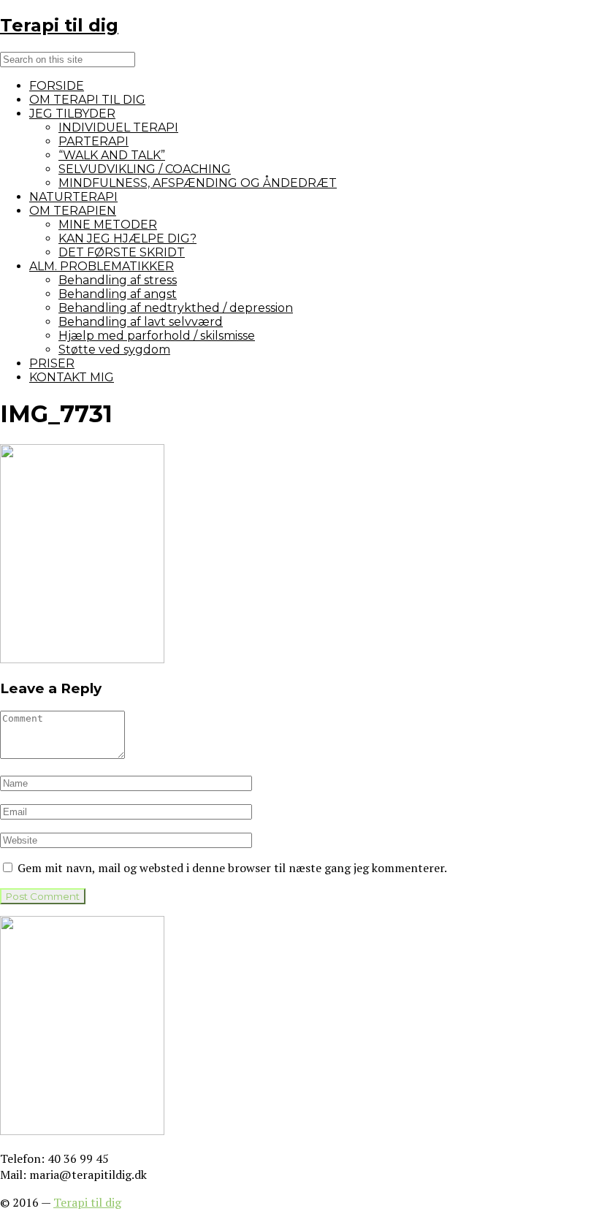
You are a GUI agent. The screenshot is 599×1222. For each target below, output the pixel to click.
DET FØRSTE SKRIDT (121, 252)
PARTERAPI (93, 141)
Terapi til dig (87, 1202)
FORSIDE (56, 86)
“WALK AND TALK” (111, 155)
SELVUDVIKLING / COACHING (144, 169)
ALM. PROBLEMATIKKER (101, 266)
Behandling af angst (117, 294)
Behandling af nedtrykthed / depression (175, 308)
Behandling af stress (117, 280)
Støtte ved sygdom (114, 349)
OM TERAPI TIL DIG (87, 100)
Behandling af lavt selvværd (140, 322)
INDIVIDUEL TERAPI (118, 127)
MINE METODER (107, 225)
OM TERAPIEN (72, 211)
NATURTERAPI (73, 197)
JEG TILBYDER (72, 114)
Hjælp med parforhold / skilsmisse (156, 336)
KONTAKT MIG (71, 377)
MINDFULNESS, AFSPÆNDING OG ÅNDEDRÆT (197, 183)
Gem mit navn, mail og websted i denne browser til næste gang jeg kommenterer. (232, 868)
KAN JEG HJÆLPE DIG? (127, 238)
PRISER (52, 363)
